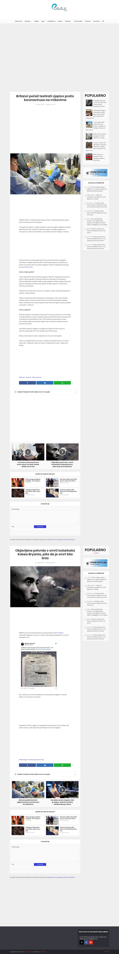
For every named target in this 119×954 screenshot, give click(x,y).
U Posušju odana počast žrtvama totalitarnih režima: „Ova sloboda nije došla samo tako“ (97, 205)
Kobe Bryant (24, 760)
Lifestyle (67, 21)
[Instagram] (82, 942)
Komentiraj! (15, 509)
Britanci (22, 377)
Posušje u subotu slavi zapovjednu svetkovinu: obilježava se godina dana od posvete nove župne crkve (96, 146)
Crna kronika (78, 21)
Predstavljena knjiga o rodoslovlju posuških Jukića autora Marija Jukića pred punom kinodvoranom (96, 114)
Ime (13, 526)
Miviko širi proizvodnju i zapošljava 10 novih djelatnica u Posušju (99, 136)
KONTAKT (106, 951)
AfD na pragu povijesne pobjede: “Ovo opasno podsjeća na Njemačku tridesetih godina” (97, 189)
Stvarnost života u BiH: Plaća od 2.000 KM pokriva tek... (68, 491)
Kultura (60, 21)
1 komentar (29, 482)
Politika (36, 21)
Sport (43, 21)
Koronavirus (37, 377)
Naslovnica (18, 21)
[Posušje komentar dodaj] (96, 172)
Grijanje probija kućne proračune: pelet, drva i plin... (33, 491)
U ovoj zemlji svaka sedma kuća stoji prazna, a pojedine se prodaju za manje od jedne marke (95, 126)
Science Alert (28, 267)
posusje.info (29, 952)
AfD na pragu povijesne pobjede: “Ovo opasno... (33, 480)
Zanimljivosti (51, 21)
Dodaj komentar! (50, 104)
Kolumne (87, 21)
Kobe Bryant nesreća (37, 760)
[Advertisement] (52, 57)
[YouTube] (91, 942)
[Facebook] (86, 942)
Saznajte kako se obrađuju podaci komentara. (60, 539)
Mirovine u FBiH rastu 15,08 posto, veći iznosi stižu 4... (68, 480)
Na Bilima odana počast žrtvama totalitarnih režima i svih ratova (97, 213)
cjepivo (29, 377)
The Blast (60, 633)
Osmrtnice (96, 21)
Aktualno (27, 21)
